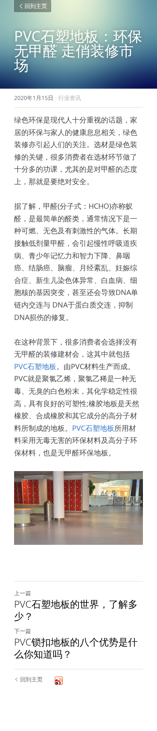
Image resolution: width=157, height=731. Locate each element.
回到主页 (36, 6)
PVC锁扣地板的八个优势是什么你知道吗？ (76, 648)
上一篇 (22, 593)
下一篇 (22, 631)
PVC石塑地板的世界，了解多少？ (76, 610)
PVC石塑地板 (35, 366)
